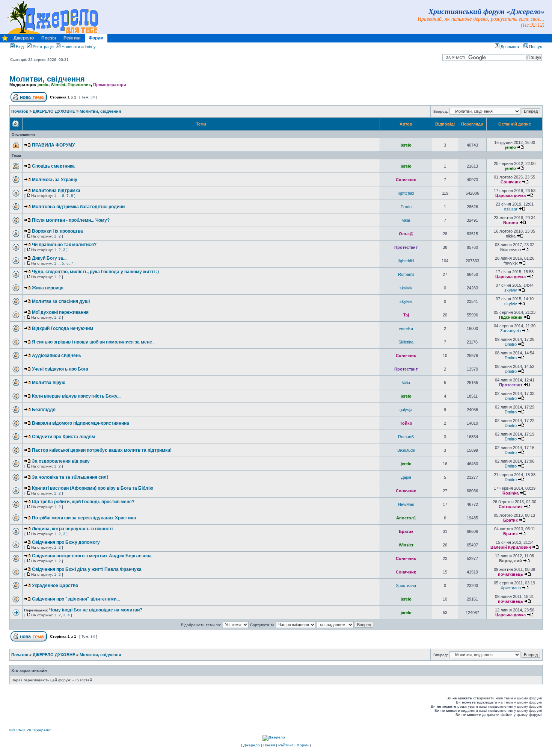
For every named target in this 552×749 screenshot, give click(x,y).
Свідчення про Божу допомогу (66, 542)
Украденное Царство (55, 585)
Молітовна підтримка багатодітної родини (78, 206)
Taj (406, 315)
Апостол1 (406, 518)
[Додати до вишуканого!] (5, 40)
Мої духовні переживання (60, 312)
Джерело (24, 38)
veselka (406, 328)
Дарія (406, 477)
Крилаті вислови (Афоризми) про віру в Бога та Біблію (92, 488)
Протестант (406, 247)
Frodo (406, 206)
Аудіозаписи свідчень (56, 355)
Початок (19, 111)
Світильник (511, 506)
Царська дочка (510, 195)
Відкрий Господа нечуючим (62, 328)
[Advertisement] (147, 706)
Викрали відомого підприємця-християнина (80, 423)
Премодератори (109, 84)
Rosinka (510, 493)
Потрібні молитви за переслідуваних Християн (84, 518)
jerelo (43, 84)
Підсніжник (79, 84)
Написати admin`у (79, 46)
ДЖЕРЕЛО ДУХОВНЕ (54, 111)
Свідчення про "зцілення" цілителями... (76, 599)
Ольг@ (406, 234)
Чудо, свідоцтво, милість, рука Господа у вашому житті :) (95, 271)
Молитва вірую (48, 382)
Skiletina (405, 342)
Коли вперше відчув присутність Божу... (76, 396)
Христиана (406, 585)
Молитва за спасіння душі (61, 301)
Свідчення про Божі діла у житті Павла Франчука (87, 569)
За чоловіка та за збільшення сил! (70, 477)
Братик (510, 520)
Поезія (48, 38)
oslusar (510, 209)
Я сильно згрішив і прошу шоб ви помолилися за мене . (93, 342)
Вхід (19, 46)
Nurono (510, 222)
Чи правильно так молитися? (64, 244)
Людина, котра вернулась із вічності (72, 528)
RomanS (406, 274)
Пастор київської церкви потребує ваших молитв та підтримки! (102, 450)
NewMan (406, 504)
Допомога (509, 46)
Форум (96, 38)
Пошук (535, 46)
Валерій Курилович (510, 547)
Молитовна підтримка (56, 190)
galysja (406, 409)
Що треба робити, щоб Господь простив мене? (83, 501)
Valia (406, 220)
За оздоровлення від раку (61, 461)
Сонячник (406, 179)
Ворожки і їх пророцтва (57, 231)
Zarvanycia (510, 330)
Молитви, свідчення (47, 79)
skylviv (406, 288)
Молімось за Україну (54, 179)
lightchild (406, 193)
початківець (510, 574)
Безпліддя (44, 409)
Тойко (406, 423)
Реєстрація (43, 46)
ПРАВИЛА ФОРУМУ (53, 145)
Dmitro (511, 344)
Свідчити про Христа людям (63, 436)
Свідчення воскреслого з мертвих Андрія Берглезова (92, 555)
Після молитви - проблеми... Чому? (71, 220)
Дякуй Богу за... (49, 258)
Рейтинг (72, 38)
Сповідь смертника (53, 166)
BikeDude (406, 450)
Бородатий (510, 560)
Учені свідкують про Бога (60, 369)
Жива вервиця (47, 288)
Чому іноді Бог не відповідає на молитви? (95, 610)
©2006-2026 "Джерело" (30, 730)
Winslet (58, 84)
